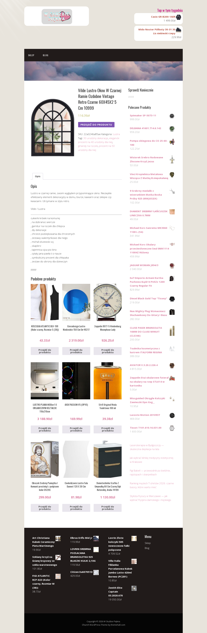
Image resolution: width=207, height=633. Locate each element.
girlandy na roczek (88, 145)
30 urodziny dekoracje (95, 138)
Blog (45, 55)
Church (85, 624)
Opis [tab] (37, 176)
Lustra (116, 134)
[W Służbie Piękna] (56, 23)
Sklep (31, 55)
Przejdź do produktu (96, 124)
